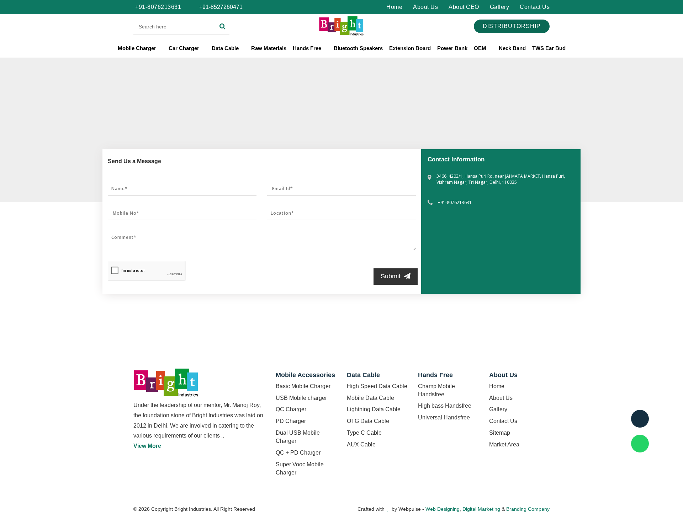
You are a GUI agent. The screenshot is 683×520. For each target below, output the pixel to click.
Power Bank (452, 48)
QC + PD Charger (298, 453)
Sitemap (499, 433)
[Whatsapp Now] (640, 443)
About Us (425, 7)
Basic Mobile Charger (303, 386)
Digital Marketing (481, 509)
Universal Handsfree (444, 417)
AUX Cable (361, 444)
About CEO (464, 7)
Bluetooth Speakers (358, 48)
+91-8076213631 (158, 7)
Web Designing (442, 509)
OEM (481, 48)
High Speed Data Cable (377, 386)
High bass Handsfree (444, 406)
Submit (391, 276)
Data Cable (226, 48)
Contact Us (535, 7)
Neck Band (512, 48)
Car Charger (185, 48)
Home (394, 7)
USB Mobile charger (301, 398)
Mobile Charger (138, 48)
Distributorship (512, 26)
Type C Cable (364, 433)
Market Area (504, 444)
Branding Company (528, 509)
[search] (222, 27)
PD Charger (291, 421)
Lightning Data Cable (374, 409)
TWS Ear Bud (549, 48)
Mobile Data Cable (370, 398)
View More (147, 446)
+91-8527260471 (220, 7)
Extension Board (410, 48)
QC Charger (291, 409)
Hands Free (308, 48)
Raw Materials (268, 48)
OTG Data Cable (368, 421)
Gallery (499, 7)
